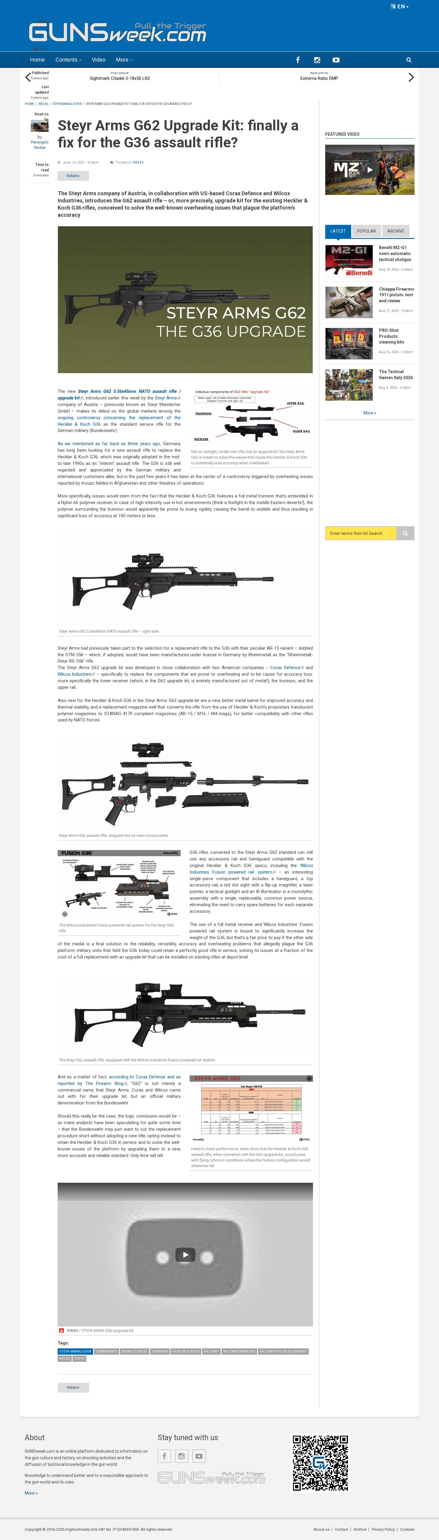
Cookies (407, 1529)
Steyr (79, 1359)
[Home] (118, 30)
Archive (395, 231)
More (122, 60)
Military (211, 1351)
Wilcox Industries (76, 674)
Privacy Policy (383, 1529)
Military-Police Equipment (283, 1351)
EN (401, 6)
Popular (366, 231)
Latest (341, 231)
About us (321, 1529)
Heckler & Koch (185, 1351)
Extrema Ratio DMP (319, 78)
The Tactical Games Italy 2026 (396, 374)
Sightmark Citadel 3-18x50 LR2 (120, 78)
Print (45, 49)
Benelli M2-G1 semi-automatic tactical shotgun (395, 253)
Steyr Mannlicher (75, 1351)
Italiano (73, 175)
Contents (67, 60)
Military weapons (239, 1351)
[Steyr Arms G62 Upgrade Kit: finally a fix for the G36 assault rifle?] (185, 299)
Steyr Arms (168, 398)
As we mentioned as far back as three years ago (109, 443)
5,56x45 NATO (106, 1351)
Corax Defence (287, 667)
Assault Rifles (135, 1351)
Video (98, 60)
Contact (341, 1529)
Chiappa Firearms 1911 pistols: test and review (396, 295)
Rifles (138, 162)
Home (37, 60)
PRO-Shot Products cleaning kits (391, 336)
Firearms (160, 1351)
